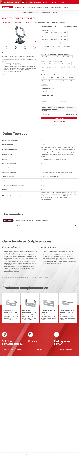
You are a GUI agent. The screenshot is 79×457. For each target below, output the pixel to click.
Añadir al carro (59, 118)
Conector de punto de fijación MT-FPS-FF (48, 311)
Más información (6, 74)
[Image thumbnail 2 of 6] (16, 48)
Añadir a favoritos (59, 121)
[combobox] (68, 2)
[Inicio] (7, 7)
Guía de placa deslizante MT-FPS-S (10, 311)
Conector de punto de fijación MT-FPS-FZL (67, 311)
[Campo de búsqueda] (75, 2)
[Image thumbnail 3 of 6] (25, 48)
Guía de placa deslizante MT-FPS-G (29, 311)
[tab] (6, 22)
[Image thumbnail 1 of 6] (6, 48)
